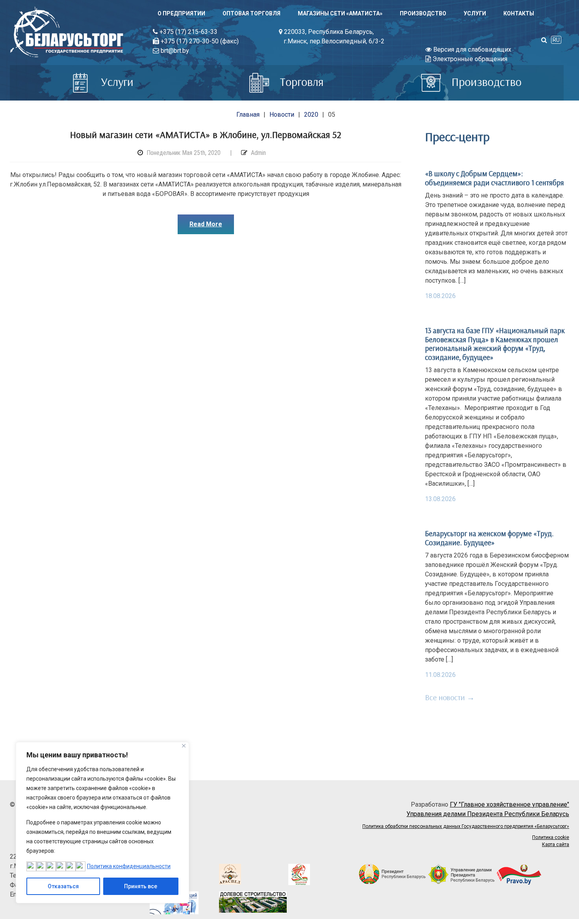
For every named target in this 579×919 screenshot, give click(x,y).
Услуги (475, 13)
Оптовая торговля (251, 13)
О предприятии (181, 13)
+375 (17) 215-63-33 (187, 31)
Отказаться (63, 886)
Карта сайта (555, 844)
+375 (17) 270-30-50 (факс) (199, 41)
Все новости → (450, 697)
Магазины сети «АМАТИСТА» (340, 13)
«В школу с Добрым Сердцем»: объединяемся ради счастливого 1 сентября (494, 178)
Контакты (518, 13)
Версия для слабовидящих (471, 49)
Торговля (300, 81)
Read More (205, 224)
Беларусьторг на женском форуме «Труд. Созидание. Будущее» (489, 538)
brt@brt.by (174, 50)
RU (556, 40)
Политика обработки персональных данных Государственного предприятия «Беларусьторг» (465, 826)
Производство (423, 13)
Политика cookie (550, 837)
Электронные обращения (469, 59)
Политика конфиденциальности (129, 866)
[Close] (184, 746)
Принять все (140, 886)
